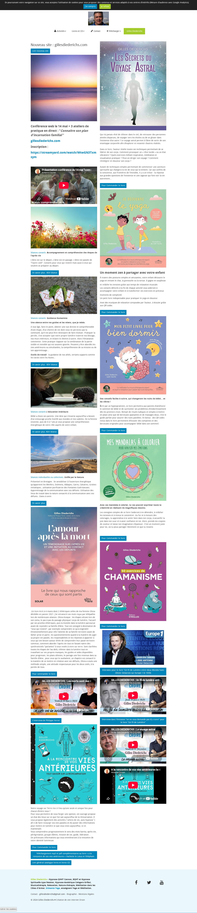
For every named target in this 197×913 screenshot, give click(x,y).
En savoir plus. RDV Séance (44, 432)
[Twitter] (149, 882)
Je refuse (105, 6)
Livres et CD (77, 31)
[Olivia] (64, 295)
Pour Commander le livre (44, 847)
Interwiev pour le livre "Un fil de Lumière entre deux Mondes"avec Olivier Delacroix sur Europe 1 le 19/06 (133, 671)
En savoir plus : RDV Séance (44, 272)
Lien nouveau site (40, 51)
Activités (61, 31)
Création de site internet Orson (70, 900)
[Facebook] (136, 882)
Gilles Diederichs (134, 31)
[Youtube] (161, 882)
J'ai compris (90, 6)
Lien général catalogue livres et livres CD (51, 862)
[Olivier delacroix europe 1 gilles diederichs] (133, 647)
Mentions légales (86, 894)
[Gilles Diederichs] (98, 18)
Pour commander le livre (43, 674)
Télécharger (114, 31)
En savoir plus (38, 503)
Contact (97, 31)
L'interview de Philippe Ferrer (46, 720)
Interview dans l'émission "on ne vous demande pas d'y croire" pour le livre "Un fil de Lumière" (133, 721)
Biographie (72, 894)
